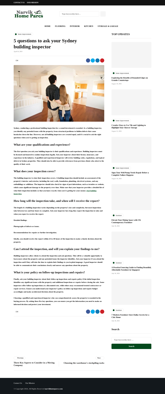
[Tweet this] (93, 60)
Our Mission (32, 3)
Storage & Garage (108, 26)
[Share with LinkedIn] (97, 60)
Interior (75, 26)
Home (48, 26)
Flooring (60, 26)
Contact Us (19, 3)
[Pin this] (102, 60)
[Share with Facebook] (88, 60)
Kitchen (88, 26)
